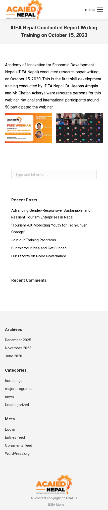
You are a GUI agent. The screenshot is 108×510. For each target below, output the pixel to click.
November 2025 (18, 348)
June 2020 (13, 356)
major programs (18, 388)
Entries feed (15, 437)
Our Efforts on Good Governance (38, 256)
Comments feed (18, 445)
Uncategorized (17, 405)
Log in (10, 429)
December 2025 (18, 340)
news (9, 396)
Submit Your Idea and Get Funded (39, 248)
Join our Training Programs (33, 240)
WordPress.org (17, 453)
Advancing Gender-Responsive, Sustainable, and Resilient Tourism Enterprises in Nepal (50, 213)
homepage (14, 380)
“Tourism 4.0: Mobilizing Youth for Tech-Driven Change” (49, 228)
